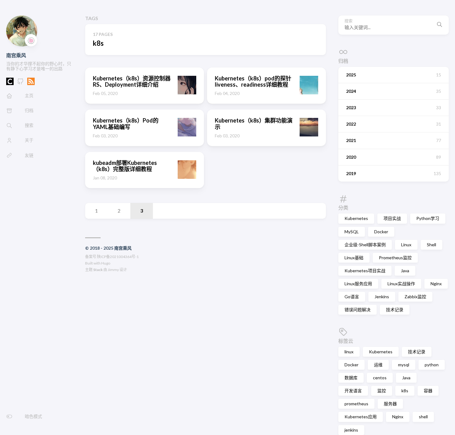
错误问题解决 (357, 309)
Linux (406, 244)
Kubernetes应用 (360, 416)
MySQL (351, 231)
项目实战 (392, 218)
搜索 (348, 21)
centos (380, 377)
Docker (381, 231)
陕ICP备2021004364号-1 (118, 256)
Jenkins (382, 296)
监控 (381, 390)
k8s (404, 390)
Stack (98, 269)
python (432, 364)
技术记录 (394, 309)
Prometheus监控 (395, 257)
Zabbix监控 (415, 296)
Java (405, 270)
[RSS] (31, 83)
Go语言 (351, 296)
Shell (431, 244)
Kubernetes (356, 218)
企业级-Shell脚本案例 (365, 244)
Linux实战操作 (401, 283)
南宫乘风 (16, 55)
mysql (403, 364)
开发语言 (353, 390)
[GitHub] (20, 83)
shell (423, 416)
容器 (428, 390)
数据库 (351, 377)
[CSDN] (10, 83)
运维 (378, 364)
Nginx (436, 283)
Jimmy (113, 269)
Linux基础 (353, 257)
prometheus (356, 403)
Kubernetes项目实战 (364, 270)
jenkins (351, 430)
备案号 (90, 256)
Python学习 (427, 218)
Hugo (105, 263)
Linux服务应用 (358, 283)
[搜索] (439, 25)
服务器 (390, 403)
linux (348, 351)
